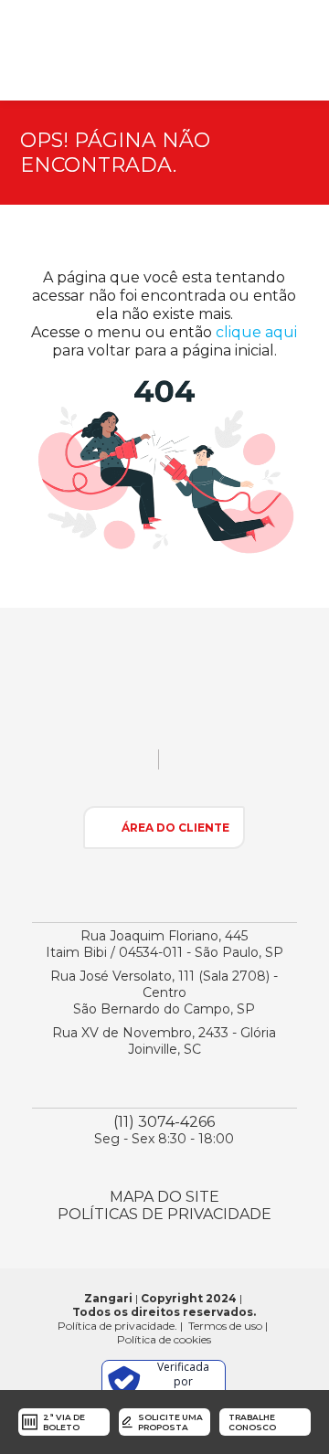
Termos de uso (225, 1325)
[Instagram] (182, 765)
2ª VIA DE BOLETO (64, 1422)
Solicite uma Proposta (170, 1422)
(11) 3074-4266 (164, 1121)
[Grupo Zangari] (164, 706)
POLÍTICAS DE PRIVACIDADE (164, 1214)
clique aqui (256, 332)
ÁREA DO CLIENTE (175, 827)
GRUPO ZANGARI (108, 50)
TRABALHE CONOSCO (252, 1422)
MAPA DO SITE (164, 1196)
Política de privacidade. (117, 1325)
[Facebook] (214, 765)
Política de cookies (164, 1339)
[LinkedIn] (246, 765)
